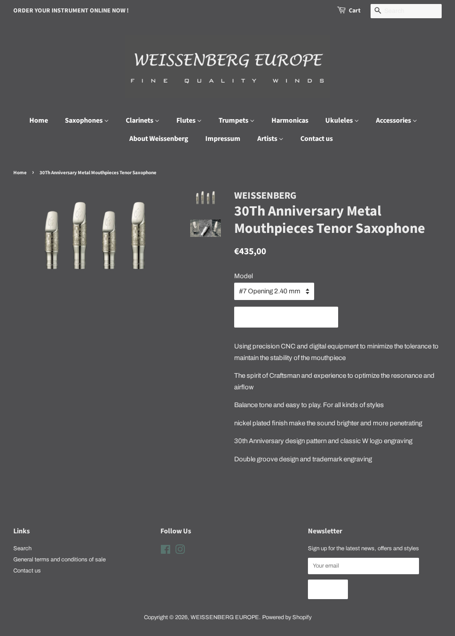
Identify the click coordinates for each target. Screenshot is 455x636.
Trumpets (234, 120)
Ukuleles (339, 120)
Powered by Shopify (286, 617)
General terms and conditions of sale (59, 559)
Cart (354, 10)
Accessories (394, 120)
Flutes (186, 120)
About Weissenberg (158, 139)
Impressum (222, 139)
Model (243, 276)
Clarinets (140, 120)
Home (38, 120)
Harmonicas (289, 120)
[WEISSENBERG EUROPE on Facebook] (165, 551)
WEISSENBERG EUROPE (225, 617)
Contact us (316, 139)
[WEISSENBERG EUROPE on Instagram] (180, 551)
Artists (268, 139)
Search (22, 548)
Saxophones (84, 120)
